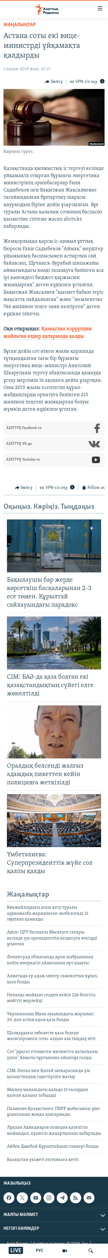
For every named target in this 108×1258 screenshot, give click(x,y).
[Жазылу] (89, 1197)
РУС (39, 1250)
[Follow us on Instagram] (48, 1197)
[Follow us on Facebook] (8, 1197)
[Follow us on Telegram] (62, 1197)
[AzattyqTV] (64, 1251)
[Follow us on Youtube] (35, 1197)
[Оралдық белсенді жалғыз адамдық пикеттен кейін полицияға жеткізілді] (54, 731)
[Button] (54, 82)
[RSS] (75, 1197)
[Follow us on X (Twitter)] (22, 1197)
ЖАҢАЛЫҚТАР (19, 25)
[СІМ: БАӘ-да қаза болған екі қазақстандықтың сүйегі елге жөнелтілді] (54, 642)
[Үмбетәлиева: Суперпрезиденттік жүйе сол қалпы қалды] (54, 820)
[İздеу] (90, 1251)
